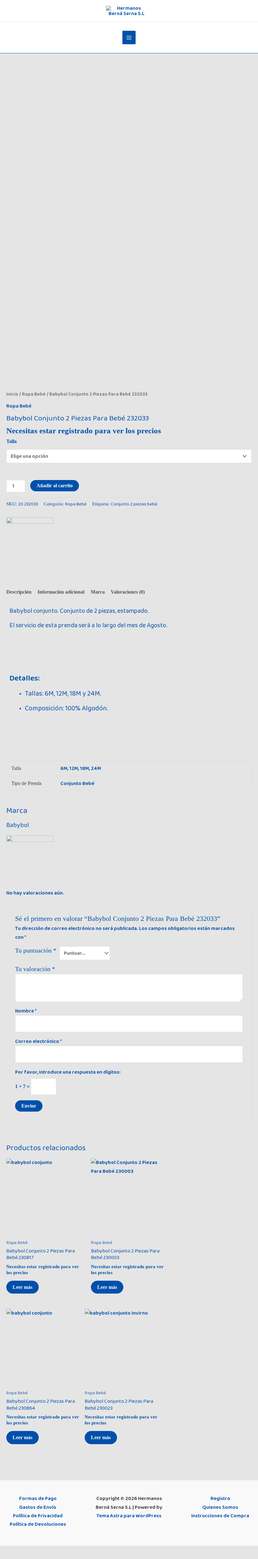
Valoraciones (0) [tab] (128, 592)
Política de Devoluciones (38, 1524)
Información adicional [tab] (60, 592)
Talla (11, 441)
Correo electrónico (38, 1041)
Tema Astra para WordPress (129, 1516)
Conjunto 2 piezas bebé (134, 504)
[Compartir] (33, 1551)
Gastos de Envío (37, 1507)
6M (63, 768)
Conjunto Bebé (77, 783)
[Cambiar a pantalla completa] (20, 1551)
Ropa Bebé (34, 394)
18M (84, 768)
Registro (220, 1498)
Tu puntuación (35, 950)
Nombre (25, 1011)
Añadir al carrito (54, 486)
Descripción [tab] (18, 592)
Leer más (22, 1287)
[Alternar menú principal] (129, 37)
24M (96, 768)
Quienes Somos (220, 1507)
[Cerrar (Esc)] (47, 1551)
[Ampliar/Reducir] (6, 1551)
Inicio (12, 394)
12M (73, 768)
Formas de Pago (38, 1498)
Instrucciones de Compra (220, 1516)
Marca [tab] (98, 592)
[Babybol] (29, 540)
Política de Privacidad (38, 1516)
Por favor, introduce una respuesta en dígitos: (68, 1072)
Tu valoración (35, 968)
